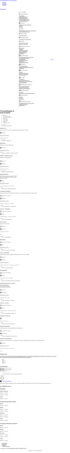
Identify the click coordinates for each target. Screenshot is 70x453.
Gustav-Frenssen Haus (24, 31)
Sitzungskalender (23, 50)
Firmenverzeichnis (23, 43)
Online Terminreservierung (19, 356)
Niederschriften (23, 52)
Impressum (4, 445)
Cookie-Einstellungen (6, 446)
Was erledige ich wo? (24, 58)
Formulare (21, 61)
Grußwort (21, 15)
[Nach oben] (66, 450)
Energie (21, 72)
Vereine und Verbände (24, 88)
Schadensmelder (23, 66)
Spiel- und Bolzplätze (24, 86)
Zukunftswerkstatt (24, 19)
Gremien (21, 49)
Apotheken (21, 79)
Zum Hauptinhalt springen (4, 0)
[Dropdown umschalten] (25, 12)
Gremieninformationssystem (26, 67)
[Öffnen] (17, 108)
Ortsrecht (21, 68)
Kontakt (52, 59)
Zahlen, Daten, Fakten (24, 20)
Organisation (22, 59)
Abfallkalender (8, 357)
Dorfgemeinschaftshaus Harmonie (27, 30)
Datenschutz (4, 444)
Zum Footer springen (13, 0)
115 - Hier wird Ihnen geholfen (26, 57)
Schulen (21, 92)
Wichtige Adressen (23, 62)
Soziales (21, 98)
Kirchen (21, 97)
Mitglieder (21, 48)
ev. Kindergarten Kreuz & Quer (26, 103)
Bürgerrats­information (18, 357)
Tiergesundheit (23, 82)
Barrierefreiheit (4, 443)
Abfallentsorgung (23, 73)
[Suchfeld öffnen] (50, 59)
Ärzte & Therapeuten (24, 80)
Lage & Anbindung (23, 21)
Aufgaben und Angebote (25, 39)
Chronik (21, 27)
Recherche (21, 53)
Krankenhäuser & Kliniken (25, 81)
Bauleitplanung (23, 35)
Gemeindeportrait (23, 16)
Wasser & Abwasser (23, 74)
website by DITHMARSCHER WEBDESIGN (13, 448)
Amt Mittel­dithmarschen (6, 356)
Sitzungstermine (23, 51)
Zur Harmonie (27, 357)
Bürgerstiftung (23, 18)
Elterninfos (22, 105)
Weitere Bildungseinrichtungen (27, 93)
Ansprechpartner (23, 60)
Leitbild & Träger (23, 104)
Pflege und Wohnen (24, 87)
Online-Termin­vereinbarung (7, 381)
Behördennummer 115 (40, 356)
